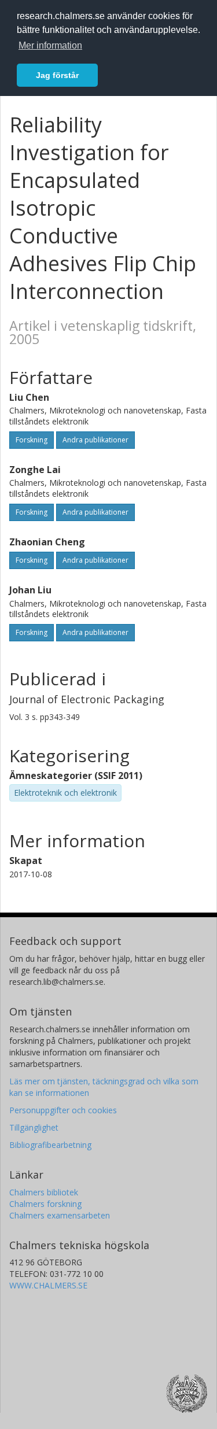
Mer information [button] (50, 45)
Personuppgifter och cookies (63, 1110)
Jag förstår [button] (57, 75)
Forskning (31, 440)
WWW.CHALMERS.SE (48, 1285)
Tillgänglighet (33, 1127)
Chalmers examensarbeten (59, 1215)
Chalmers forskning (45, 1203)
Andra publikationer (95, 440)
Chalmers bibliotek (43, 1192)
